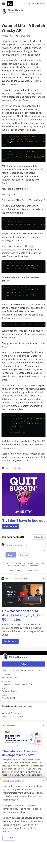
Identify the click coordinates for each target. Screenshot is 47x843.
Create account (36, 3)
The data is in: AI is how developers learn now (19, 753)
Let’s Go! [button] (9, 838)
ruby (5, 36)
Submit (11, 555)
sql (12, 36)
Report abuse (32, 570)
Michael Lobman (16, 10)
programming (23, 36)
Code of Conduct (16, 570)
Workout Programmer (12, 715)
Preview (24, 555)
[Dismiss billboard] (43, 781)
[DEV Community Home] (10, 3)
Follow (23, 664)
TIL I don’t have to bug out (23, 520)
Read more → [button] (10, 526)
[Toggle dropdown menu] (43, 468)
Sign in (18, 565)
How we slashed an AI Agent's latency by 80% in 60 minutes (23, 615)
